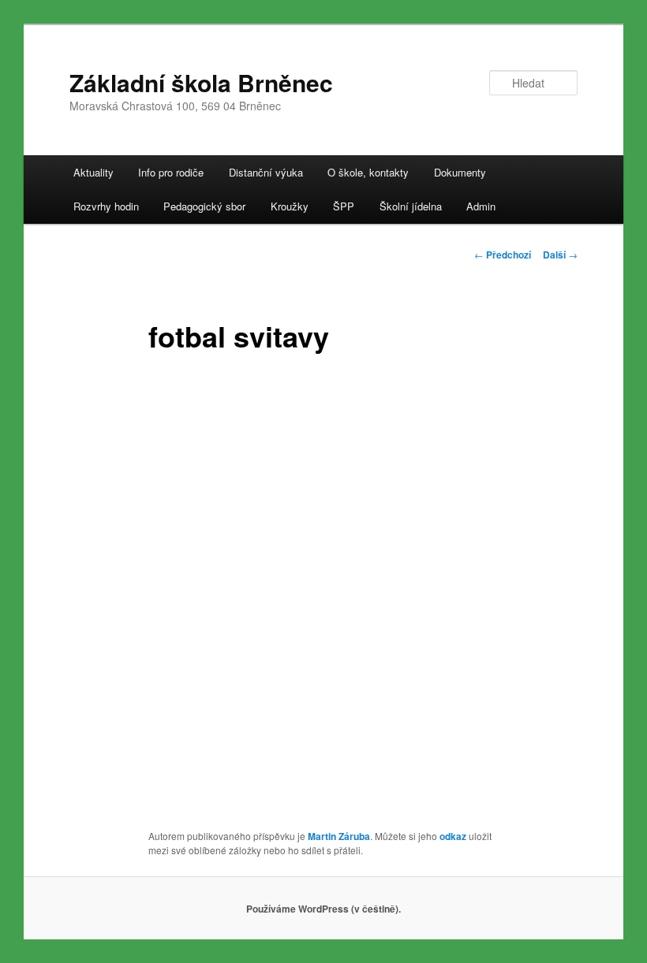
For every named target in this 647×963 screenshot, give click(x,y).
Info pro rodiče (171, 172)
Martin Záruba (339, 836)
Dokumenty (460, 172)
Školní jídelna (411, 206)
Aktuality (93, 172)
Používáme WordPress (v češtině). (323, 909)
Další (560, 254)
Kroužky (290, 206)
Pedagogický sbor (204, 206)
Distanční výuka (266, 172)
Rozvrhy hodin (106, 206)
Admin (481, 206)
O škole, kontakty (368, 172)
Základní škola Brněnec (201, 82)
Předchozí (502, 254)
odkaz (452, 836)
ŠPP (343, 206)
